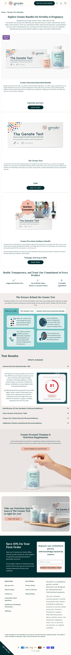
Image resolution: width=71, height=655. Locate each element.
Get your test (9, 585)
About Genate (9, 589)
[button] (6, 3)
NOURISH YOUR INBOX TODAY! (51, 568)
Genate (38, 651)
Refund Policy (30, 594)
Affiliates (8, 611)
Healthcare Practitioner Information (13, 606)
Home (3, 12)
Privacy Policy (30, 585)
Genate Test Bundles (15, 12)
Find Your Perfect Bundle (44, 3)
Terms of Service (31, 589)
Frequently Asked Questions (11, 599)
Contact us (8, 594)
